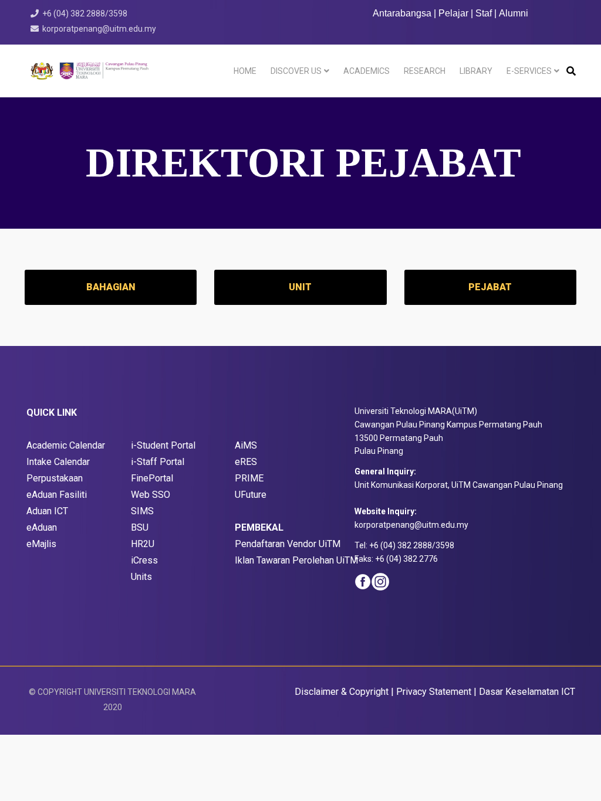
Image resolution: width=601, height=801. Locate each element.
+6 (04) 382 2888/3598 (84, 13)
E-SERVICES (529, 71)
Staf (483, 13)
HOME (245, 71)
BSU (139, 527)
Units (141, 576)
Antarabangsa (402, 13)
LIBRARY (476, 71)
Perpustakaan (54, 478)
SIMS (142, 511)
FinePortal (152, 478)
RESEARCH (424, 71)
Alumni (513, 13)
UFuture (250, 494)
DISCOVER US (296, 71)
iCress (144, 560)
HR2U (142, 543)
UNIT (300, 287)
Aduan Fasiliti (59, 494)
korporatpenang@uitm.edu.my (99, 28)
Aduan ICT (47, 511)
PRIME (249, 478)
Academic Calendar (65, 445)
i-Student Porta (162, 445)
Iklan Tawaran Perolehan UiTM (296, 560)
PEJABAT (490, 287)
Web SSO (150, 494)
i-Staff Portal (157, 461)
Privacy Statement (433, 691)
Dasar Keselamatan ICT (527, 691)
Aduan (45, 527)
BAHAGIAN (111, 287)
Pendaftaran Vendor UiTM (287, 543)
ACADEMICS (366, 71)
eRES (246, 461)
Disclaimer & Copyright (342, 691)
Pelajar (453, 13)
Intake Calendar (58, 461)
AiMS (246, 445)
